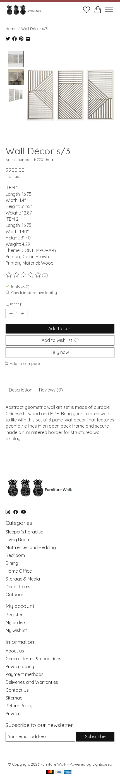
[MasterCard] (50, 772)
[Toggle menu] (108, 9)
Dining (12, 563)
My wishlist (16, 630)
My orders (16, 622)
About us (15, 651)
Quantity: (14, 304)
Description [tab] (20, 390)
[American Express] (67, 772)
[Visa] (59, 772)
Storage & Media (23, 579)
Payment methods (25, 674)
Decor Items (18, 586)
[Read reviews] (24, 275)
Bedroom (15, 555)
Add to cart (60, 328)
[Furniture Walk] (24, 9)
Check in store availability (34, 293)
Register (14, 614)
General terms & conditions (33, 658)
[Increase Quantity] (22, 313)
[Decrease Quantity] (11, 313)
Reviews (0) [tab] (51, 390)
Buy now (60, 352)
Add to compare (25, 363)
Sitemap (14, 698)
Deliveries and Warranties (32, 682)
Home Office (19, 571)
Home (11, 28)
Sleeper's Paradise (24, 532)
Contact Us (17, 690)
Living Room (18, 539)
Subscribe (95, 736)
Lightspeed (102, 764)
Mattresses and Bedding (31, 547)
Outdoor (14, 594)
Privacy (13, 713)
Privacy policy (20, 666)
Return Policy (19, 705)
